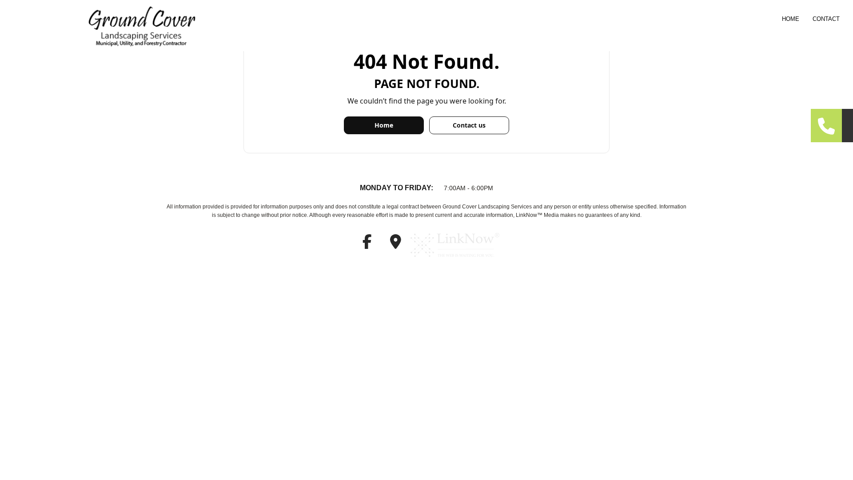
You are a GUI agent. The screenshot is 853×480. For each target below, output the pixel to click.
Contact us (469, 125)
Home (790, 19)
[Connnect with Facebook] (367, 244)
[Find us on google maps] (395, 244)
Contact (826, 19)
